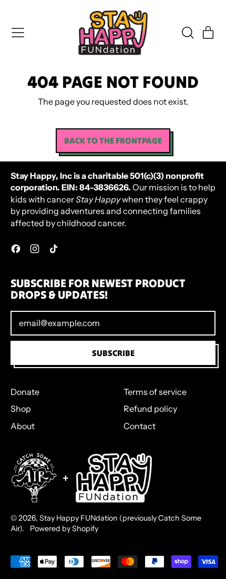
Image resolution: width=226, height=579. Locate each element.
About (23, 426)
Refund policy (150, 408)
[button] (187, 32)
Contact (140, 426)
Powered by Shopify (64, 528)
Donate (25, 392)
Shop (21, 408)
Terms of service (155, 392)
